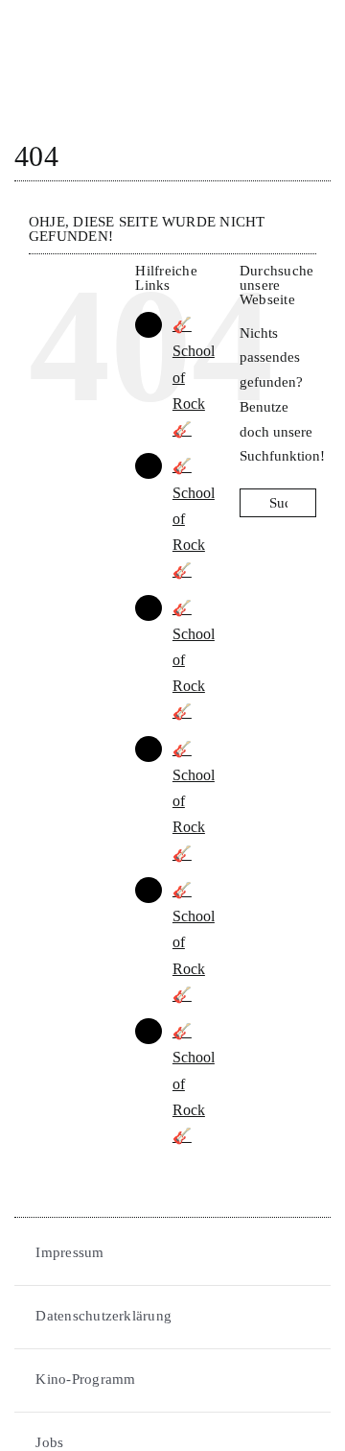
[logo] (86, 21)
